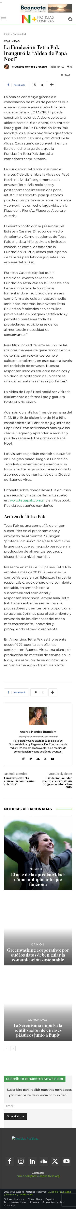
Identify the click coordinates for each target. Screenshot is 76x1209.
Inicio (7, 34)
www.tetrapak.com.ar (27, 500)
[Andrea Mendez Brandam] (7, 66)
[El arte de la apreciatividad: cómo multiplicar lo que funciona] (38, 853)
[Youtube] (52, 758)
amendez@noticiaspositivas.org (38, 1176)
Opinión (37, 944)
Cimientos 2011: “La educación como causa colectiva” (19, 781)
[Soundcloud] (38, 758)
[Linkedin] (30, 758)
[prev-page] (6, 1048)
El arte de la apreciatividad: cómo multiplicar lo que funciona (38, 879)
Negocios (37, 869)
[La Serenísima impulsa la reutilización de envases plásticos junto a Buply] (38, 1003)
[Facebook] (9, 1161)
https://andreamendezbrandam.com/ (38, 737)
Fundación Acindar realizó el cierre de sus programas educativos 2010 (57, 782)
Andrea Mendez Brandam (31, 66)
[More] (52, 85)
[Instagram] (23, 758)
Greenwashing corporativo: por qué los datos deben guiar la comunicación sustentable (38, 955)
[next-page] (13, 1048)
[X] (45, 758)
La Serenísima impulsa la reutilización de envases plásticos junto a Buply (38, 1030)
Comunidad (19, 34)
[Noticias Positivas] (38, 19)
